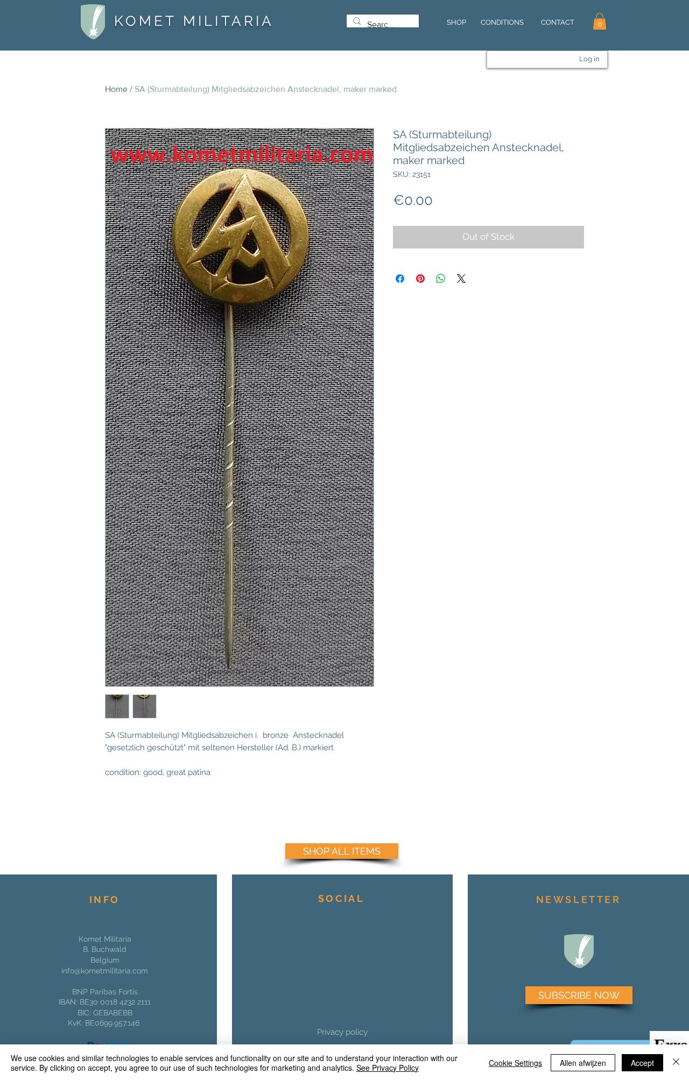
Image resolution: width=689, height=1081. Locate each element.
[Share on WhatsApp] (440, 278)
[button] (600, 21)
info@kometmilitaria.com (104, 970)
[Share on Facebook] (399, 278)
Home (116, 89)
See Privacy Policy (387, 1067)
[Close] (676, 1062)
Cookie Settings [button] (515, 1062)
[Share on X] (461, 278)
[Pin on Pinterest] (420, 278)
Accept (642, 1062)
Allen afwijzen (583, 1062)
